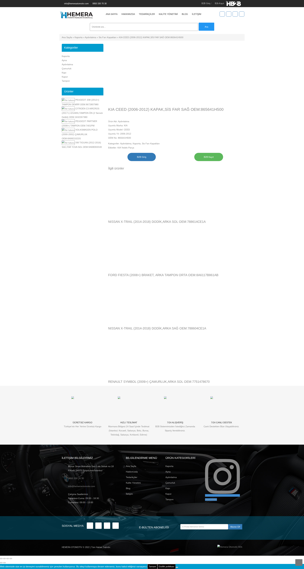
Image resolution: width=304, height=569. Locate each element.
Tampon (66, 81)
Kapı (64, 72)
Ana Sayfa (111, 14)
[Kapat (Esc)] (11, 558)
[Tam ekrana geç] (4, 558)
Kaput (65, 76)
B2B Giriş (206, 3)
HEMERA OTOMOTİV (72, 547)
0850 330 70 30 (99, 3)
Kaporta (78, 37)
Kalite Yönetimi (168, 14)
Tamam (152, 566)
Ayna (64, 60)
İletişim (196, 14)
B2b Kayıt (219, 3)
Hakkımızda (128, 14)
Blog (185, 14)
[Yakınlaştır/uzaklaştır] (1, 558)
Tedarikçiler (147, 14)
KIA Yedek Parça (125, 147)
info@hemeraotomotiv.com (76, 3)
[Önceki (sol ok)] (1, 562)
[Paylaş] (7, 558)
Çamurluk (66, 68)
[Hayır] (177, 567)
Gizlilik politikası (166, 566)
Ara (206, 26)
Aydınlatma (90, 37)
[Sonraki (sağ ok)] (4, 562)
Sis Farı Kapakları (108, 37)
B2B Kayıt (209, 157)
